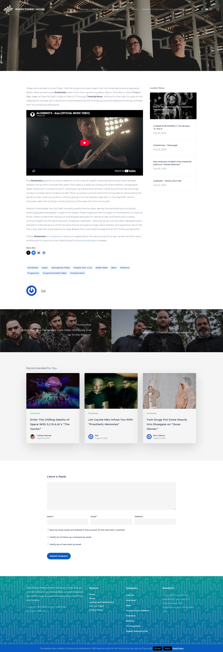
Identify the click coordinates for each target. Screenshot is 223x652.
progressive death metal (54, 273)
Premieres (111, 46)
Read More (178, 648)
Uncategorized (133, 626)
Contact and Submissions (101, 602)
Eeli (43, 290)
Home (92, 594)
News (128, 605)
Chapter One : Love (83, 268)
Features (130, 595)
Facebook (55, 236)
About (92, 598)
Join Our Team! (96, 606)
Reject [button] (167, 648)
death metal (101, 268)
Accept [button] (157, 648)
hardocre (124, 268)
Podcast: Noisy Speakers (138, 610)
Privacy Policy (96, 610)
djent (113, 268)
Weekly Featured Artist (137, 631)
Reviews (130, 621)
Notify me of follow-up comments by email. (70, 537)
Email (94, 516)
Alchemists (33, 268)
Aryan (45, 268)
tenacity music (77, 273)
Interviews (131, 600)
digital (93, 240)
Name (50, 516)
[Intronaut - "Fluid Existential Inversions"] (167, 330)
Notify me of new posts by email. (65, 544)
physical (80, 240)
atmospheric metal (60, 268)
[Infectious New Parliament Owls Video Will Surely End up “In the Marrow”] (56, 330)
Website (139, 516)
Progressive (33, 273)
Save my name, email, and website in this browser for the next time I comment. (87, 530)
